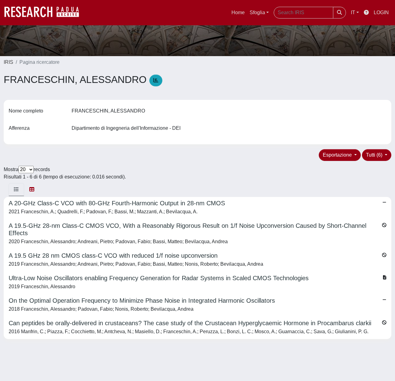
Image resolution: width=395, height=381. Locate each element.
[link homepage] (45, 13)
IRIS (8, 62)
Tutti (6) (375, 155)
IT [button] (353, 12)
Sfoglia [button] (257, 12)
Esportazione (338, 155)
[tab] (16, 189)
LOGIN (381, 12)
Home (238, 12)
